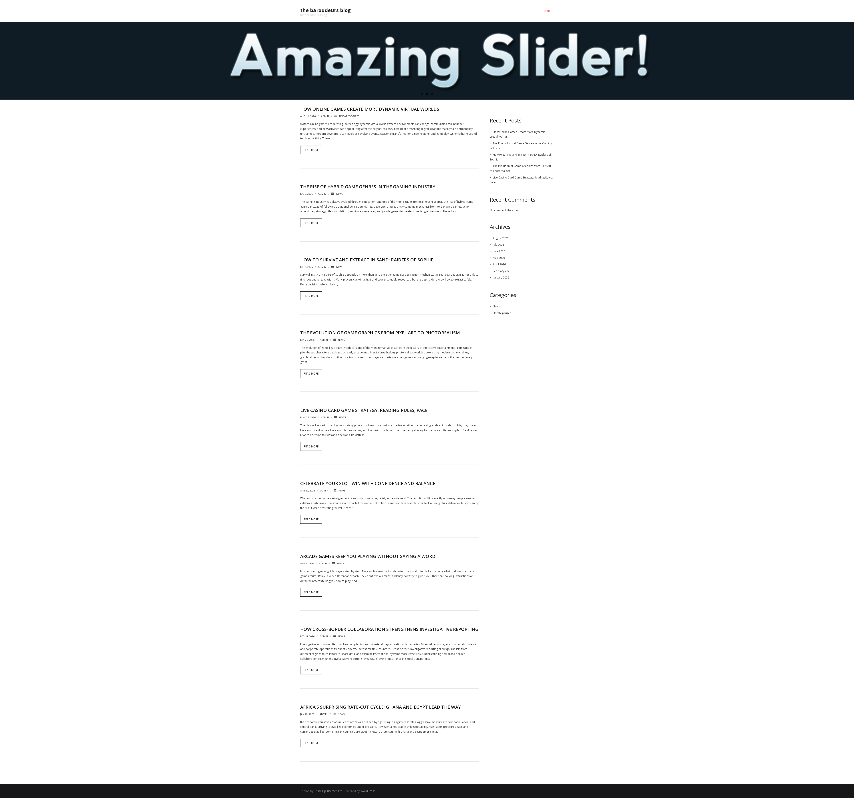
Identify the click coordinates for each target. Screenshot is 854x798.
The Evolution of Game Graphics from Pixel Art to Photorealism (380, 333)
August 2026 (500, 238)
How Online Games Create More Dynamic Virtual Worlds (369, 109)
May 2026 (499, 258)
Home (546, 11)
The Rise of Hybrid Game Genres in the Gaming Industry (367, 187)
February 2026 (502, 271)
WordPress (368, 791)
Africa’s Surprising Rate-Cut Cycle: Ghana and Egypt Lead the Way (380, 707)
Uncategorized (349, 116)
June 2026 (499, 251)
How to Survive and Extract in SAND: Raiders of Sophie (366, 260)
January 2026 (501, 277)
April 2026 (499, 264)
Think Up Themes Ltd (328, 791)
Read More (311, 150)
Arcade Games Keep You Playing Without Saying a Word (367, 556)
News (339, 193)
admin (325, 116)
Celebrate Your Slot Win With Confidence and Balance (367, 483)
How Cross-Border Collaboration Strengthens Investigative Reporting (389, 629)
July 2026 (498, 245)
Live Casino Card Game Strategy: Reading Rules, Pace (363, 410)
